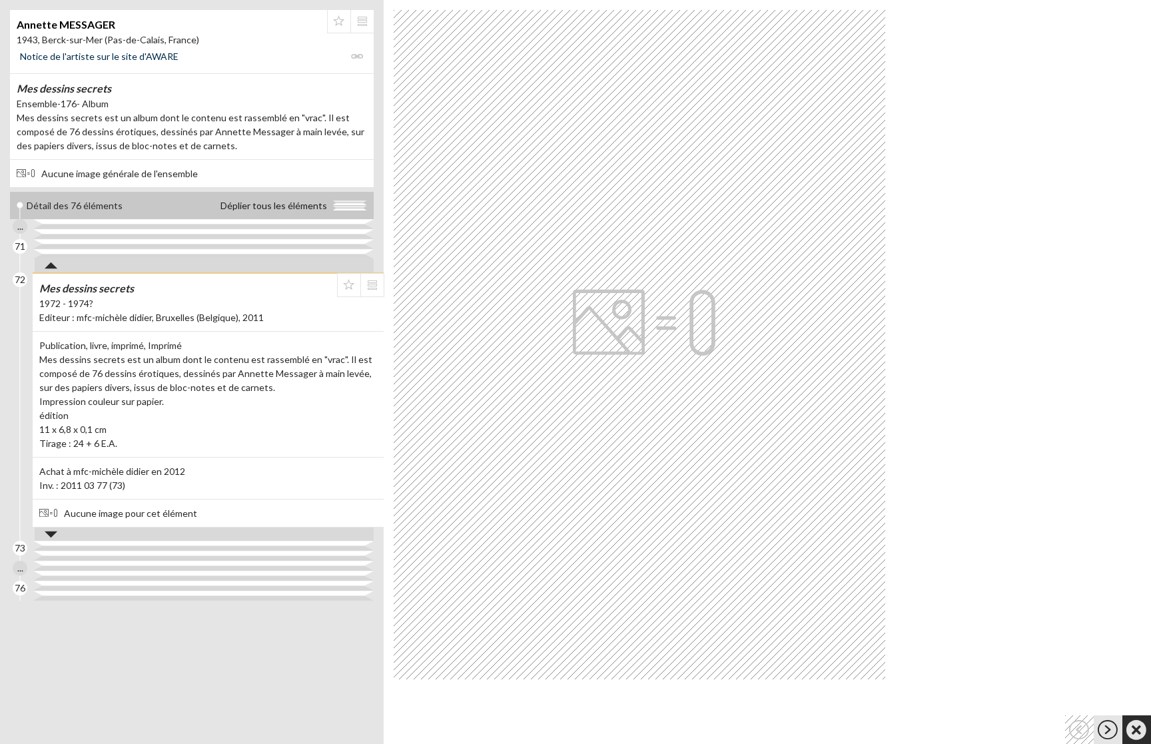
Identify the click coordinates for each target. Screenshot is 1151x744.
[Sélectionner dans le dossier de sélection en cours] (339, 21)
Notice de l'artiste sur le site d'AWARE (99, 56)
